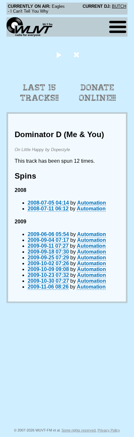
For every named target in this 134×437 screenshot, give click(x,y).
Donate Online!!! (97, 92)
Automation (91, 203)
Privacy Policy (109, 430)
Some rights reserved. (79, 430)
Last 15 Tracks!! (39, 92)
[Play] (58, 54)
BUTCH (119, 6)
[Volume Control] (77, 54)
